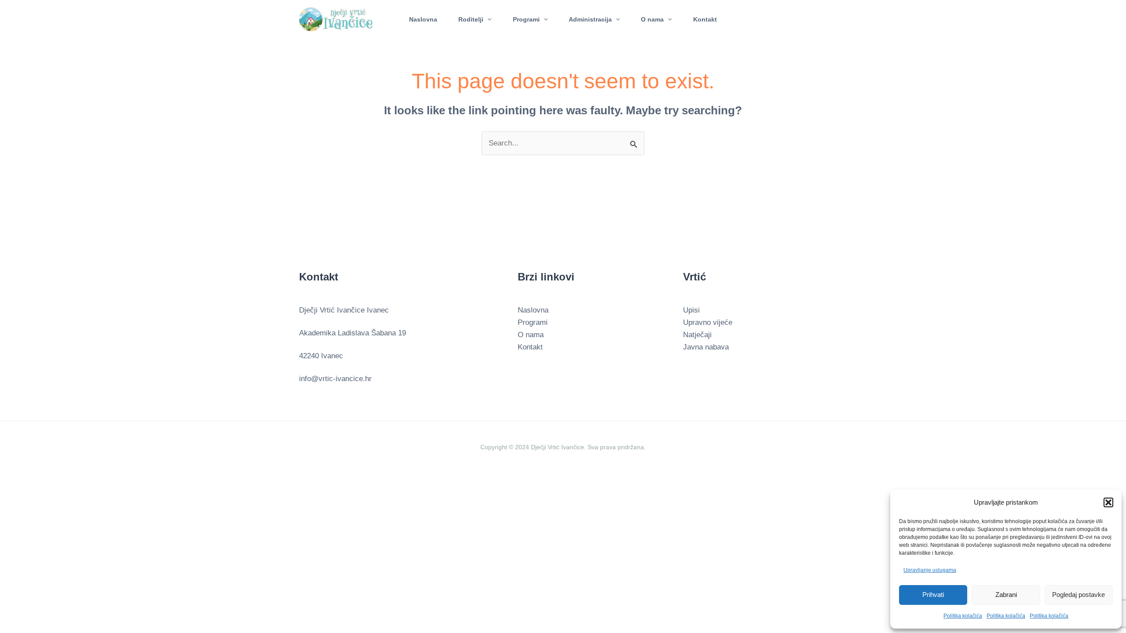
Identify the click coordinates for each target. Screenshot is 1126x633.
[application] (487, 19)
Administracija (590, 19)
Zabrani (1006, 594)
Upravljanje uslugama (929, 570)
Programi (526, 19)
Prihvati (933, 594)
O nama (652, 19)
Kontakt (705, 19)
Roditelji (470, 19)
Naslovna (423, 19)
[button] (1108, 502)
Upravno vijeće (707, 322)
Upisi (691, 310)
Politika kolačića (962, 616)
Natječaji (697, 335)
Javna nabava (706, 347)
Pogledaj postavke (1078, 594)
